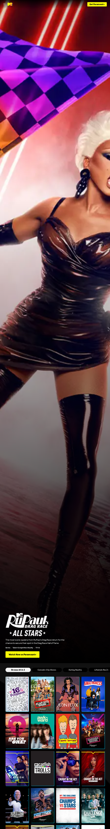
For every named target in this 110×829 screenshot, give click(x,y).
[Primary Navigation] (4, 4)
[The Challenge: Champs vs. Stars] (67, 805)
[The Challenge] (42, 805)
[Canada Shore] (93, 731)
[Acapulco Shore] (42, 694)
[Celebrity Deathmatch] (17, 805)
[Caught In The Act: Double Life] (67, 768)
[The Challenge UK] (93, 805)
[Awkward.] (42, 731)
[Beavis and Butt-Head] (67, 731)
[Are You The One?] (17, 731)
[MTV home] (10, 4)
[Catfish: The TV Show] (17, 768)
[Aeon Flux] (67, 694)
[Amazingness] (93, 694)
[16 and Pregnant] (17, 694)
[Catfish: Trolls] (42, 768)
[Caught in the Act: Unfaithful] (93, 768)
